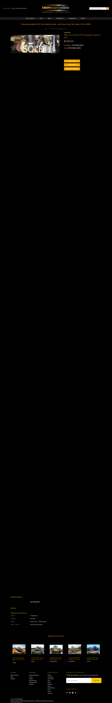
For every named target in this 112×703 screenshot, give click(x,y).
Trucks (41, 18)
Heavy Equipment (30, 18)
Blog (12, 677)
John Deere (51, 678)
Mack (49, 682)
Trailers (50, 18)
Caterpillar (50, 677)
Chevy (49, 691)
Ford (49, 680)
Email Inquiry (72, 64)
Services (83, 18)
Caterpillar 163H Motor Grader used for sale (93, 658)
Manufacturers (60, 18)
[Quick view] (23, 646)
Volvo (49, 686)
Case (49, 689)
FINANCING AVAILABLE (72, 68)
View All (50, 693)
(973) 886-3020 (74, 48)
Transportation (72, 18)
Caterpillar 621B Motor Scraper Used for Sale (74, 658)
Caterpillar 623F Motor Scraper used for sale (56, 658)
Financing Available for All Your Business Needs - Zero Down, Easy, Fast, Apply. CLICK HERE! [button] (56, 24)
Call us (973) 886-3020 (17, 699)
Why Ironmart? (15, 675)
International (51, 688)
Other (49, 675)
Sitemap (13, 678)
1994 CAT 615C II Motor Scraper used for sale (37, 658)
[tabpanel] (19, 654)
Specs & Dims (72, 61)
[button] (107, 9)
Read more (13, 608)
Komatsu (50, 684)
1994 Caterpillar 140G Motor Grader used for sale (18, 659)
